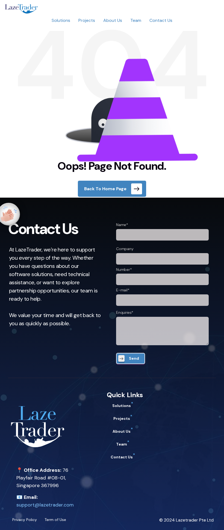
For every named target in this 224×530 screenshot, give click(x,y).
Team (135, 20)
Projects (86, 20)
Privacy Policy (24, 519)
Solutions (61, 20)
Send (134, 358)
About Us (112, 20)
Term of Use (55, 519)
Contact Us (160, 20)
